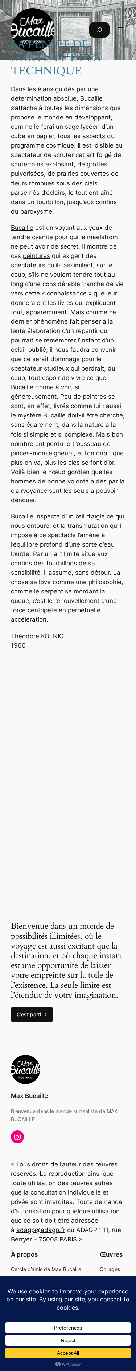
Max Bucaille (29, 1095)
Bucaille (22, 227)
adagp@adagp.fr (40, 1230)
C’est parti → (32, 1014)
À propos (24, 1254)
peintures (36, 255)
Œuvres (111, 1254)
